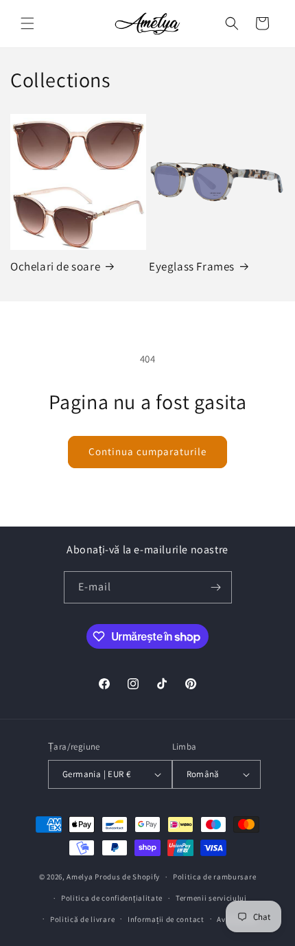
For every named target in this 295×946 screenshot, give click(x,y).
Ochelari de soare (55, 266)
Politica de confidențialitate (112, 898)
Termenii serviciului (211, 898)
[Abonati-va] (216, 587)
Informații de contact (166, 919)
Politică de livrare (82, 919)
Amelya (80, 876)
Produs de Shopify (127, 876)
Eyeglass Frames (192, 266)
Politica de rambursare (214, 876)
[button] (27, 23)
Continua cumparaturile (147, 451)
